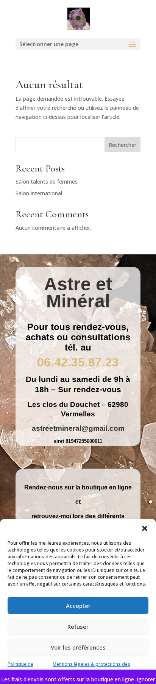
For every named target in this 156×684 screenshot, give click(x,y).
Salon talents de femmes (47, 181)
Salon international (39, 193)
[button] (144, 528)
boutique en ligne (107, 487)
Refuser (78, 626)
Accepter (78, 605)
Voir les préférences (78, 647)
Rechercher (122, 144)
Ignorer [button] (146, 679)
